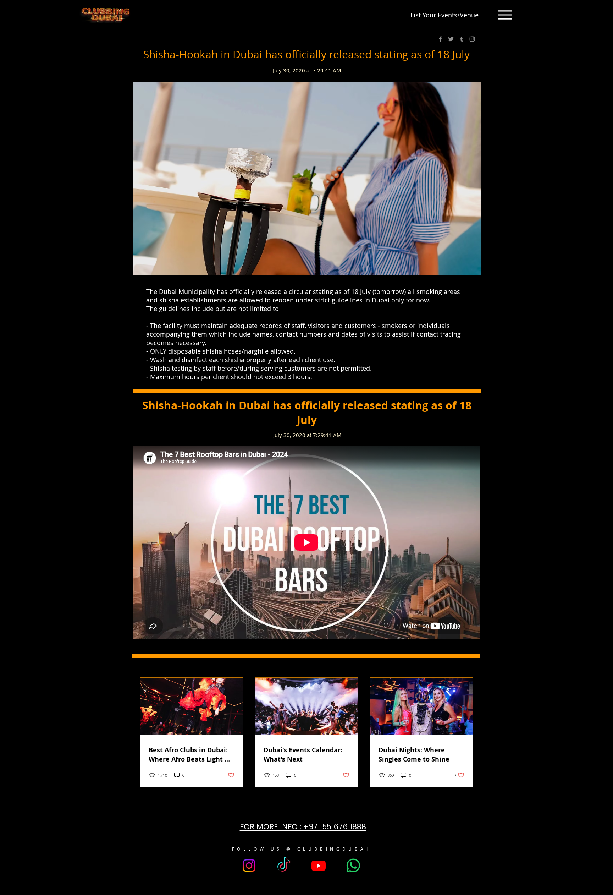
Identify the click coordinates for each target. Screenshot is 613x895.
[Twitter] (450, 39)
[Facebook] (440, 39)
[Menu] (505, 15)
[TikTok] (283, 865)
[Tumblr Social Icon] (461, 39)
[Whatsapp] (353, 865)
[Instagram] (472, 39)
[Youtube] (318, 865)
